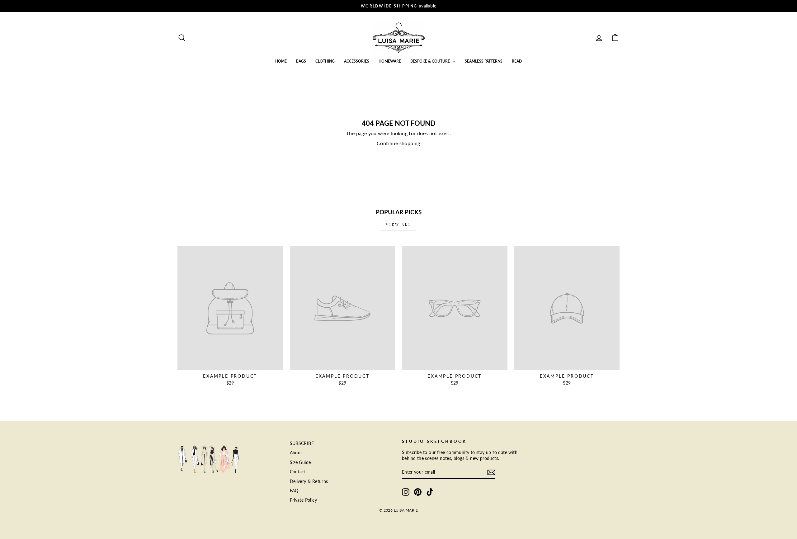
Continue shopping (398, 143)
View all (399, 225)
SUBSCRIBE (302, 443)
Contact (298, 471)
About (296, 452)
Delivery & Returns (309, 481)
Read (517, 61)
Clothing (325, 61)
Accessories (356, 61)
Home (281, 61)
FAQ (294, 490)
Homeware (390, 61)
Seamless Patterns (483, 61)
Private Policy (303, 500)
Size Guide (300, 462)
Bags (301, 61)
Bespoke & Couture (430, 61)
